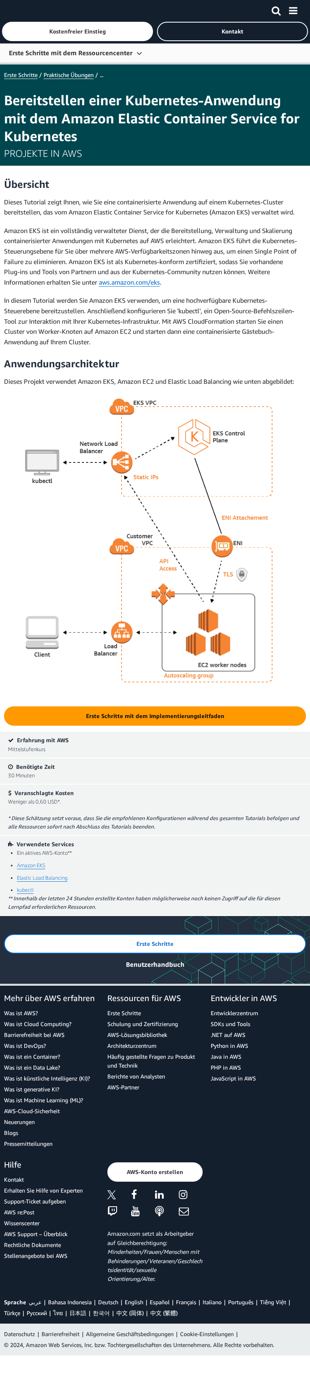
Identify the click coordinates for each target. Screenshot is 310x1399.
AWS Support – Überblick (35, 1233)
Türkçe (12, 1312)
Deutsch (108, 1302)
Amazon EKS (31, 865)
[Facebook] (143, 1196)
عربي (35, 1302)
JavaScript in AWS (233, 1078)
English (134, 1302)
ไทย (58, 1312)
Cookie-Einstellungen (207, 1333)
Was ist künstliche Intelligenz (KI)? (47, 1078)
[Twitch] (119, 1211)
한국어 (101, 1312)
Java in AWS (226, 1056)
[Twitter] (119, 1196)
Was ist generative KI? (31, 1089)
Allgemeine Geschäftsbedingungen (130, 1333)
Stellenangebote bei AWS (35, 1255)
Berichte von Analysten (136, 1076)
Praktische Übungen (69, 74)
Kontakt (14, 1179)
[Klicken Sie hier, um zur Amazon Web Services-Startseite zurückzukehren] (20, 10)
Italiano (212, 1302)
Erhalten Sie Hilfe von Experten (43, 1190)
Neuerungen (19, 1121)
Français (186, 1302)
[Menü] (293, 9)
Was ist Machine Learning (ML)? (43, 1100)
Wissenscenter (22, 1223)
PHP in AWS (226, 1067)
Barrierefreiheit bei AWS (34, 1034)
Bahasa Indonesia (70, 1302)
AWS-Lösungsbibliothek (137, 1034)
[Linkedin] (167, 1196)
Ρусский (37, 1312)
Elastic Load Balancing (42, 877)
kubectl (25, 890)
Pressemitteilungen (28, 1143)
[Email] (191, 1211)
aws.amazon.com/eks (129, 282)
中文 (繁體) (164, 1312)
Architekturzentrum (132, 1045)
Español (160, 1302)
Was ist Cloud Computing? (37, 1023)
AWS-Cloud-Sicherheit (32, 1111)
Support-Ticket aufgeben (35, 1201)
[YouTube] (143, 1211)
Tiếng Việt (273, 1302)
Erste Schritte (21, 74)
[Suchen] (276, 9)
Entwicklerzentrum (234, 1013)
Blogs (11, 1132)
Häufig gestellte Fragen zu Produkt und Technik (151, 1061)
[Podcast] (167, 1211)
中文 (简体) (130, 1312)
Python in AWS (229, 1045)
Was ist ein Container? (32, 1056)
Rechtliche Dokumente (32, 1244)
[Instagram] (191, 1196)
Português (240, 1302)
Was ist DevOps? (25, 1045)
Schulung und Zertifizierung (142, 1023)
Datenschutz (19, 1333)
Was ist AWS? (21, 1013)
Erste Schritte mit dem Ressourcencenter (70, 52)
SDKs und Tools (230, 1023)
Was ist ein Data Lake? (32, 1067)
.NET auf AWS (228, 1034)
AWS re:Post (19, 1212)
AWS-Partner (123, 1087)
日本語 (77, 1312)
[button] (77, 31)
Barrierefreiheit (61, 1333)
